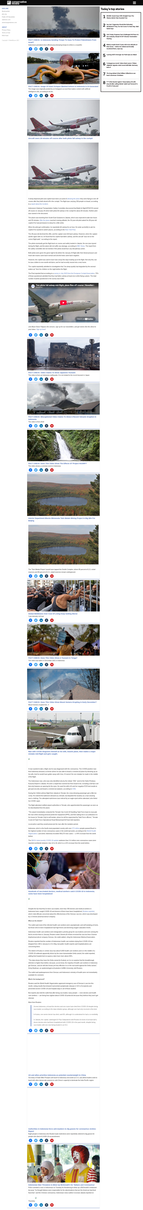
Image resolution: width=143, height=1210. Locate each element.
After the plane (45, 220)
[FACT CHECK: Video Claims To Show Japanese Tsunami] (63, 354)
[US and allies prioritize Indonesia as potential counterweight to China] (63, 1054)
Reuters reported (88, 911)
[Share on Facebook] (30, 49)
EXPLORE (5, 8)
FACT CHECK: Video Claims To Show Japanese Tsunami (51, 373)
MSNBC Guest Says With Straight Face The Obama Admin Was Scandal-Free (120, 17)
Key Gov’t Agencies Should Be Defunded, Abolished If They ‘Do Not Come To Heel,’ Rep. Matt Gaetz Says (123, 26)
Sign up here (40, 329)
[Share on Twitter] (36, 49)
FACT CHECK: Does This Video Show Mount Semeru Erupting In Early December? (62, 702)
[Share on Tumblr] (46, 49)
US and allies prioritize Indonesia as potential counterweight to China (57, 1075)
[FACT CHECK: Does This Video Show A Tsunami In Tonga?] (63, 640)
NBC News (81, 246)
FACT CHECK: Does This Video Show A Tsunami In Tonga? (52, 658)
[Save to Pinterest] (52, 49)
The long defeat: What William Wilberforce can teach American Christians (121, 74)
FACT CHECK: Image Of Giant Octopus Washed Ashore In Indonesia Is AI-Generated (63, 86)
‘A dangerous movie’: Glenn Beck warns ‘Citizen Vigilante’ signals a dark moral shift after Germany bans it (122, 65)
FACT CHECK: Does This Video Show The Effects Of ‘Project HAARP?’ (57, 463)
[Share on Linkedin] (41, 49)
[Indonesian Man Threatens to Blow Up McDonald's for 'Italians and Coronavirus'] (63, 1164)
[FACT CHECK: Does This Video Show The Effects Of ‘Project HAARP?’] (63, 445)
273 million (75, 828)
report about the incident (39, 204)
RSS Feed (5, 35)
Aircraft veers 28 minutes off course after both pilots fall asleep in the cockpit (60, 138)
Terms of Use (6, 32)
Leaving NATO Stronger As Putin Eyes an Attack (122, 54)
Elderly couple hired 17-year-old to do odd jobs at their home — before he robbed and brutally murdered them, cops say (122, 46)
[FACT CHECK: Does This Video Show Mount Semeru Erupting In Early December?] (63, 684)
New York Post (70, 230)
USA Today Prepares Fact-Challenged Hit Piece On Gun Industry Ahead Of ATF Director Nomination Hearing (123, 36)
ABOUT (4, 27)
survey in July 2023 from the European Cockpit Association (74, 273)
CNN (74, 789)
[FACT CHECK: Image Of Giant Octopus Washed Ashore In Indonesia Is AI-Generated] (63, 68)
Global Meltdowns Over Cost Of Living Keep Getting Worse (52, 614)
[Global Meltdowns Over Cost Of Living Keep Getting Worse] (63, 595)
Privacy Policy (6, 30)
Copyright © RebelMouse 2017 (10, 40)
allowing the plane (73, 199)
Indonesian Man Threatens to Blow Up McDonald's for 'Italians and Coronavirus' (61, 1185)
